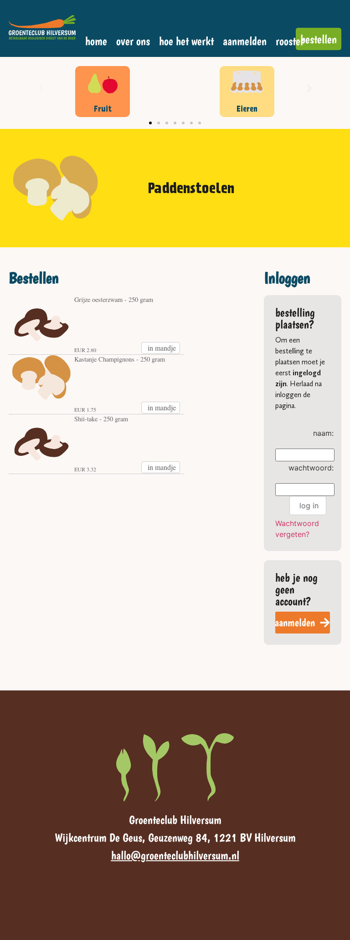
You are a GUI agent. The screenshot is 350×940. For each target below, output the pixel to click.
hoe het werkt (186, 41)
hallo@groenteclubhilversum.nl (175, 855)
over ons (133, 41)
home (96, 41)
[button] (40, 88)
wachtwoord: (311, 467)
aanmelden (245, 41)
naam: (323, 433)
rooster (290, 41)
